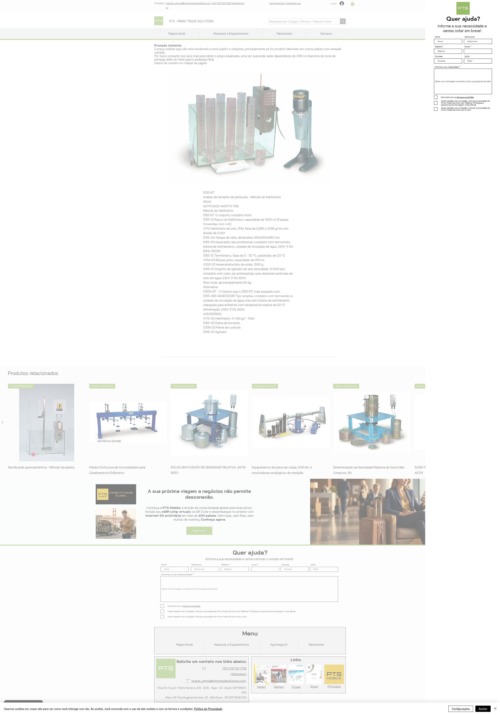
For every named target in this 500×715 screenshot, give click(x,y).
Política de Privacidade (208, 709)
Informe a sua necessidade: (446, 67)
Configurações (461, 709)
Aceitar (483, 709)
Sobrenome (470, 37)
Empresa (439, 56)
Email (467, 47)
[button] (490, 8)
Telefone (438, 47)
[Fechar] (495, 709)
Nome (437, 37)
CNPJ (467, 57)
